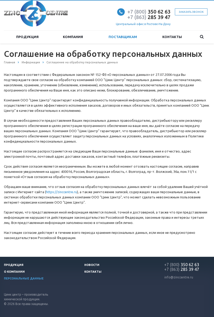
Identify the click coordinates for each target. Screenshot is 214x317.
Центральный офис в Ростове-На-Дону (143, 24)
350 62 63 (148, 12)
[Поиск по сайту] (202, 37)
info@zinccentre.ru (178, 277)
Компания (73, 37)
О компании (14, 271)
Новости (91, 264)
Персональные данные (24, 278)
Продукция (27, 37)
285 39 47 (148, 17)
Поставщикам (123, 37)
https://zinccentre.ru (61, 192)
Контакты (172, 37)
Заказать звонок (191, 11)
